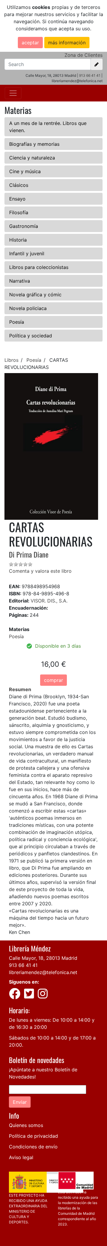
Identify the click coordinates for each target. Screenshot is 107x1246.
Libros (11, 360)
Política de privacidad (33, 1136)
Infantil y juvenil (26, 253)
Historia (18, 240)
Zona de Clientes (83, 55)
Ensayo (17, 199)
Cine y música (25, 171)
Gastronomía (23, 226)
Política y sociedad (30, 336)
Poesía (16, 322)
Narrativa (19, 281)
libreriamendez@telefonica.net (43, 972)
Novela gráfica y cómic (35, 295)
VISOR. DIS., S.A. (49, 601)
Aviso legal (21, 1157)
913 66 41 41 (89, 75)
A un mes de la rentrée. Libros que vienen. (47, 126)
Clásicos (18, 185)
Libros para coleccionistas (38, 267)
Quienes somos (26, 1125)
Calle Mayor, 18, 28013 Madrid (43, 958)
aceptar (30, 43)
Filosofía (18, 212)
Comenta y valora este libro (40, 571)
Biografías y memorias (34, 144)
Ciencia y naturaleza (32, 158)
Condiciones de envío (33, 1147)
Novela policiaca (28, 308)
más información (67, 43)
